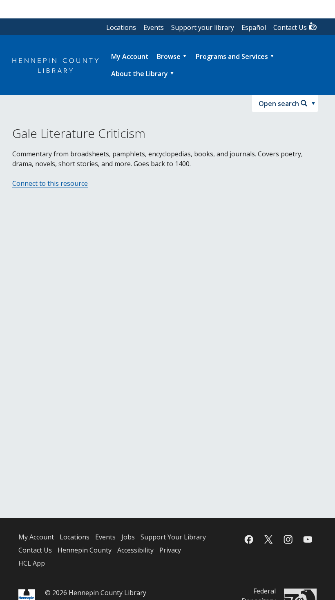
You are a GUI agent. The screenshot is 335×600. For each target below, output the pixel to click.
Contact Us (290, 27)
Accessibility (135, 550)
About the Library (139, 73)
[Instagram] (288, 539)
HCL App (31, 563)
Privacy (170, 550)
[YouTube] (308, 539)
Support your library (202, 27)
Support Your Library (173, 536)
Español (253, 27)
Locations (121, 27)
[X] (268, 539)
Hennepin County (85, 550)
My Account (36, 536)
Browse (169, 56)
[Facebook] (249, 539)
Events (153, 27)
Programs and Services (232, 56)
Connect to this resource (50, 183)
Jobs (128, 536)
